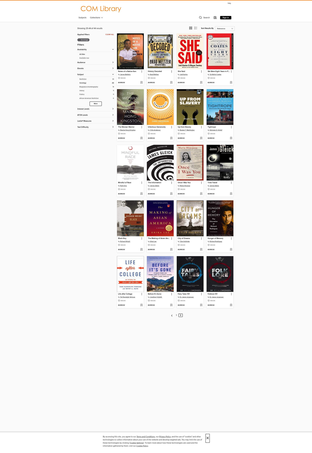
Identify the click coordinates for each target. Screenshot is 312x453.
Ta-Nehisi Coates (215, 75)
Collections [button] (95, 17)
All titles (82, 54)
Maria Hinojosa (185, 186)
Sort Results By (207, 28)
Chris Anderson (155, 130)
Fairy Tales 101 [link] (184, 294)
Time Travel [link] (212, 183)
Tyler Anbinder (185, 241)
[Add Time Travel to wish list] (231, 194)
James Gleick (154, 186)
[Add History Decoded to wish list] (171, 82)
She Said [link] (181, 71)
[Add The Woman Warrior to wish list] (141, 138)
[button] (204, 18)
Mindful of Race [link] (124, 183)
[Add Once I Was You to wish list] (201, 194)
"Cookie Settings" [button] (136, 443)
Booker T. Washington (187, 130)
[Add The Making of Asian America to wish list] (171, 249)
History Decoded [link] (155, 71)
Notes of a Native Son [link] (127, 71)
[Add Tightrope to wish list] (231, 138)
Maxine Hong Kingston (128, 130)
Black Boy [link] (122, 238)
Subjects (82, 17)
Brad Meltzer (154, 75)
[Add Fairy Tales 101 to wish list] (201, 305)
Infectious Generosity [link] (157, 127)
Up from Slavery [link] (184, 127)
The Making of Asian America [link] (159, 238)
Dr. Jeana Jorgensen (187, 297)
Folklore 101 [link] (212, 294)
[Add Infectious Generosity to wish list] (171, 138)
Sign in (226, 17)
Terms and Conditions (145, 436)
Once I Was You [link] (184, 183)
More (96, 104)
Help (229, 3)
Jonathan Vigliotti (156, 297)
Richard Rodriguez (216, 241)
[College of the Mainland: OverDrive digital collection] (101, 8)
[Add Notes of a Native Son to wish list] (141, 82)
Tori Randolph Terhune (127, 297)
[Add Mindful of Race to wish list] (141, 194)
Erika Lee (153, 241)
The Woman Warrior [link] (126, 127)
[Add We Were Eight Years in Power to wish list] (231, 82)
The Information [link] (154, 183)
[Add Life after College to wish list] (141, 305)
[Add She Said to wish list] (201, 82)
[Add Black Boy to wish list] (141, 249)
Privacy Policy (165, 436)
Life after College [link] (125, 294)
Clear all (109, 34)
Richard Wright (125, 241)
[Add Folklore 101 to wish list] (231, 305)
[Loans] (215, 18)
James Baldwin (125, 75)
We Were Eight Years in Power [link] (219, 71)
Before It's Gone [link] (154, 294)
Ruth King (123, 186)
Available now (84, 58)
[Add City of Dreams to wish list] (201, 249)
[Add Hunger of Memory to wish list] (231, 249)
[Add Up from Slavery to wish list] (201, 138)
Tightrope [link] (212, 127)
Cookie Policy (142, 446)
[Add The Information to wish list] (171, 194)
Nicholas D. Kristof (216, 130)
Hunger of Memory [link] (215, 238)
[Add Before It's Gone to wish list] (171, 305)
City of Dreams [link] (184, 238)
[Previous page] (172, 315)
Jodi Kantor (184, 75)
